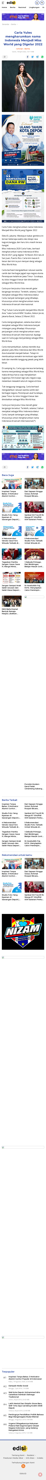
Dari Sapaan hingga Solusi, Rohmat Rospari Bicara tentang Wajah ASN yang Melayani (34, 493)
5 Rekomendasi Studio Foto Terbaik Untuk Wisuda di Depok (34, 540)
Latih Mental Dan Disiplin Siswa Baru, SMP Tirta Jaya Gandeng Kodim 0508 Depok (25, 1405)
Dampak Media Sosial (18, 1386)
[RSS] (23, 1466)
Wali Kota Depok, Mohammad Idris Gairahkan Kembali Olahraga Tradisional (24, 1394)
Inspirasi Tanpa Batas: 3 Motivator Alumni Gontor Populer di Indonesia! (11, 493)
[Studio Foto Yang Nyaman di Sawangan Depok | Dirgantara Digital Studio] (12, 507)
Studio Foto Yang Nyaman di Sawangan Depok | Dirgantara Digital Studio (10, 517)
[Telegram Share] (37, 57)
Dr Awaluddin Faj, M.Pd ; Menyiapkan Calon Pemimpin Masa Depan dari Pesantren (33, 587)
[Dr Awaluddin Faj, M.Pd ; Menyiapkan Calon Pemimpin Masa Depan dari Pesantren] (34, 577)
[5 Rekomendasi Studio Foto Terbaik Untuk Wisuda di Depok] (34, 530)
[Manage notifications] (40, 1475)
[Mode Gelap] (37, 3)
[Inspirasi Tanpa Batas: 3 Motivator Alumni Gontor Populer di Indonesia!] (12, 483)
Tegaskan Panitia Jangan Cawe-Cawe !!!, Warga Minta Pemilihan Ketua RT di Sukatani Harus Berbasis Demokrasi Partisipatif (11, 564)
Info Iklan (30, 1458)
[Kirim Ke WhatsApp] (42, 57)
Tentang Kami (18, 1455)
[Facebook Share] (27, 57)
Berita (27, 49)
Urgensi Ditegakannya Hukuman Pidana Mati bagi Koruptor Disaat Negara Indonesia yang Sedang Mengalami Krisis (24, 1426)
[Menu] (3, 3)
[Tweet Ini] (32, 57)
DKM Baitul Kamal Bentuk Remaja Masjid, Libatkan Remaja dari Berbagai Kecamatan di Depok (11, 611)
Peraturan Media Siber (13, 1458)
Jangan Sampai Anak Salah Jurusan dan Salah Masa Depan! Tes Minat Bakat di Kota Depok (11, 587)
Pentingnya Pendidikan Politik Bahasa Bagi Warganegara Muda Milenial (26, 1415)
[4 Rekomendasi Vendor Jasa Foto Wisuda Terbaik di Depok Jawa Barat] (12, 530)
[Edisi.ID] (13, 3)
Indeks (40, 1458)
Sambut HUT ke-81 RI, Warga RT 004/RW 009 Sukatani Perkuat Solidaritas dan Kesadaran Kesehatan (34, 517)
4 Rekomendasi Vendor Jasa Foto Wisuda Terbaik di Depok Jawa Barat (10, 540)
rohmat (19, 49)
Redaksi (30, 1455)
